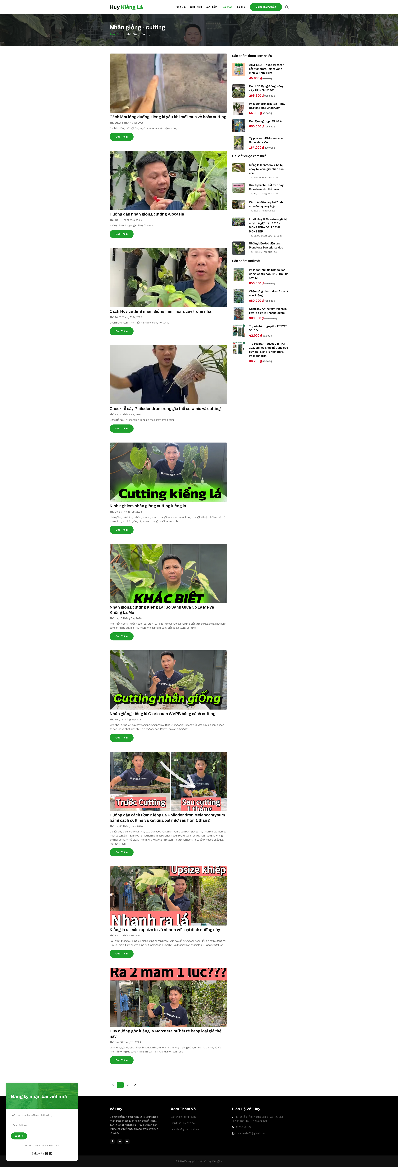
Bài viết (227, 7)
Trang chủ (180, 7)
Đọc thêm (122, 136)
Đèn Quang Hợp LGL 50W (265, 121)
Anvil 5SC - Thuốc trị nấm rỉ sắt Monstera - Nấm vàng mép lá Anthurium (267, 69)
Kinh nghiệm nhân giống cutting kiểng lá (148, 506)
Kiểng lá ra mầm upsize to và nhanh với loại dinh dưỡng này (165, 930)
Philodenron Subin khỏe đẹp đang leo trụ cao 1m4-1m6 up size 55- (268, 274)
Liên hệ (241, 7)
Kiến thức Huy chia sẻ (183, 1123)
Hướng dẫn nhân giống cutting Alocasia (147, 214)
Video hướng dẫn (266, 7)
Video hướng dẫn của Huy (185, 1129)
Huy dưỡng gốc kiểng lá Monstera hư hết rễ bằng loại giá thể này (166, 1033)
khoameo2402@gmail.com (250, 1133)
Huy (126, 7)
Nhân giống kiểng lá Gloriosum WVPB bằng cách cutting (162, 714)
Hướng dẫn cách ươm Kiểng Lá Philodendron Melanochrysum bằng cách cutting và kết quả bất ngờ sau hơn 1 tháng (167, 818)
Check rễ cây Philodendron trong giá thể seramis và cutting (165, 408)
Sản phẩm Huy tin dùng (183, 1116)
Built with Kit (42, 1153)
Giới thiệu (196, 7)
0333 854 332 (243, 1127)
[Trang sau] (135, 1085)
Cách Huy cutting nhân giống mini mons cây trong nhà (160, 311)
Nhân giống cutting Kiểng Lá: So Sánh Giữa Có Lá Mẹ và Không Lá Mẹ (162, 610)
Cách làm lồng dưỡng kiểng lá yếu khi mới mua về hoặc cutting (168, 117)
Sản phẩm (211, 7)
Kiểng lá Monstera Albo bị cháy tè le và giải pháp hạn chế (266, 169)
